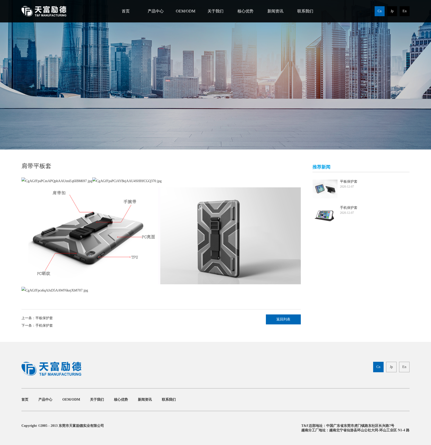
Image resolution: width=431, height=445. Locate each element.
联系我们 (305, 11)
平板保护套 (44, 318)
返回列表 (283, 319)
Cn (380, 11)
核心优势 (245, 11)
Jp (392, 11)
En (405, 11)
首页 (126, 11)
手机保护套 (44, 325)
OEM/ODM (185, 11)
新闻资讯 (275, 11)
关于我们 (215, 11)
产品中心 (156, 11)
